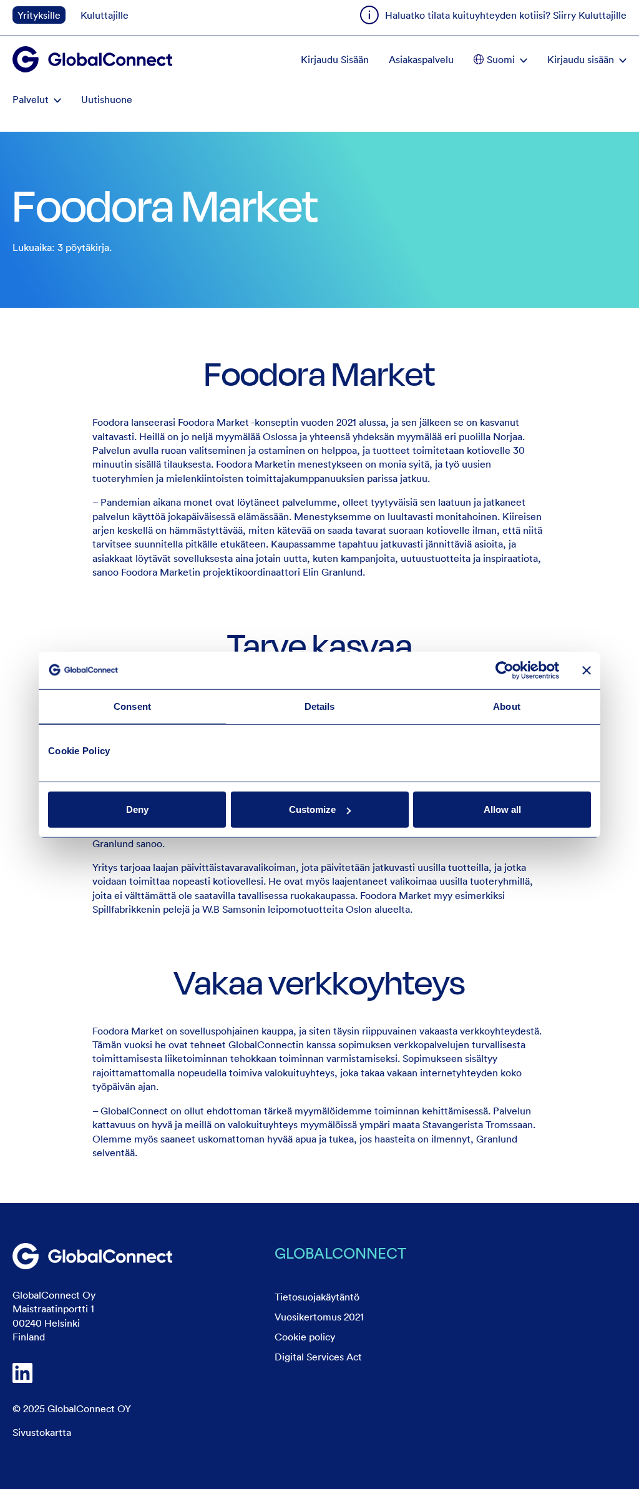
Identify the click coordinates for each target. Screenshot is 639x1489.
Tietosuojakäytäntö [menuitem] (317, 1296)
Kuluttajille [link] (104, 15)
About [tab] (506, 705)
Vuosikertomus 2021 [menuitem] (319, 1316)
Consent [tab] (132, 705)
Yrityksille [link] (39, 15)
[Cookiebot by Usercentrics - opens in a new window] (504, 670)
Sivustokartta (41, 1432)
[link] (92, 1256)
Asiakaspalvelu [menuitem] (421, 59)
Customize (312, 809)
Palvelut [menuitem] (30, 99)
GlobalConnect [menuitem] (340, 1252)
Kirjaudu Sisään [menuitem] (335, 59)
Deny (137, 809)
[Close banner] (586, 670)
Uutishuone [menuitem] (106, 99)
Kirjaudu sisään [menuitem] (580, 59)
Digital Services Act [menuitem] (318, 1356)
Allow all (502, 809)
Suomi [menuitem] (501, 59)
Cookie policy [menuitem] (305, 1336)
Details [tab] (320, 705)
